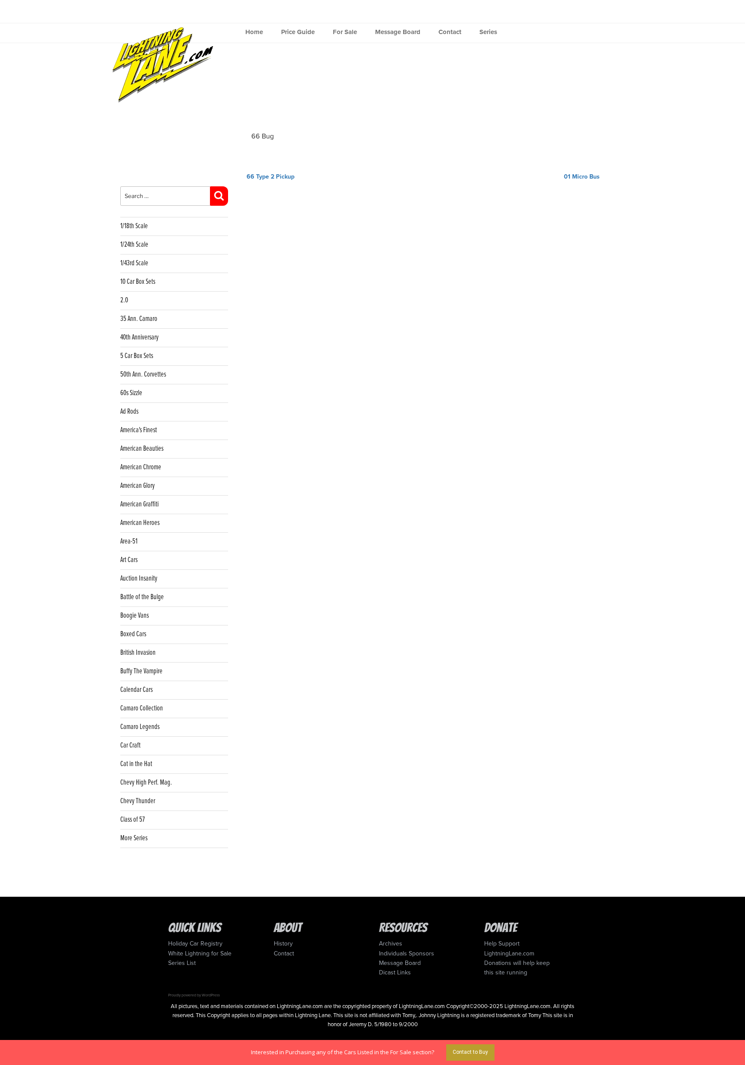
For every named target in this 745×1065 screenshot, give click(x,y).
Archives (390, 943)
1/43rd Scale (134, 263)
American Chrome (140, 467)
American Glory (137, 486)
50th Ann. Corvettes (143, 375)
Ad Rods (129, 412)
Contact (449, 32)
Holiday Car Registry (195, 943)
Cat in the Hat (136, 764)
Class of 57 (132, 820)
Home (254, 32)
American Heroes (140, 523)
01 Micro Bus (582, 176)
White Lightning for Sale (200, 953)
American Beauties (141, 449)
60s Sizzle (131, 393)
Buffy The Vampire (141, 671)
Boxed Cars (133, 634)
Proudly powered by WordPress (194, 995)
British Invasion (138, 653)
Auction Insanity (138, 579)
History (283, 943)
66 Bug (262, 136)
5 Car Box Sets (136, 356)
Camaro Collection (141, 708)
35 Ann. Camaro (138, 319)
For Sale (345, 32)
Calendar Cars (136, 690)
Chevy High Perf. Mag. (146, 783)
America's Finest (138, 430)
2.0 (124, 300)
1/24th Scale (134, 245)
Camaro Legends (140, 727)
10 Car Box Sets (137, 282)
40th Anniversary (139, 337)
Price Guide (298, 32)
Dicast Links (395, 972)
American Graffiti (139, 504)
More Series (133, 838)
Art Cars (129, 560)
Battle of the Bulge (142, 597)
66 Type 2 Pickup (270, 176)
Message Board (397, 32)
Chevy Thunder (137, 801)
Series (488, 32)
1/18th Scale (134, 226)
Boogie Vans (134, 616)
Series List (182, 963)
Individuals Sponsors (406, 953)
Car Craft (130, 746)
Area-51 (129, 542)
